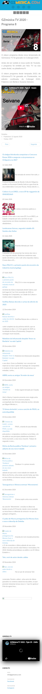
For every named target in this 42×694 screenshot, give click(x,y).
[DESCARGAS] (29, 7)
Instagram (10, 688)
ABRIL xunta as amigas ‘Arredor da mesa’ (18, 375)
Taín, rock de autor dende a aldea (15, 557)
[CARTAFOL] (23, 7)
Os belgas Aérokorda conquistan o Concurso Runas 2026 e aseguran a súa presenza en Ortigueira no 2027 (19, 157)
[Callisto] (21, 2)
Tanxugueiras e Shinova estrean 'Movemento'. (20, 485)
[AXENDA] (13, 7)
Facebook (10, 681)
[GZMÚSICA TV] (18, 7)
